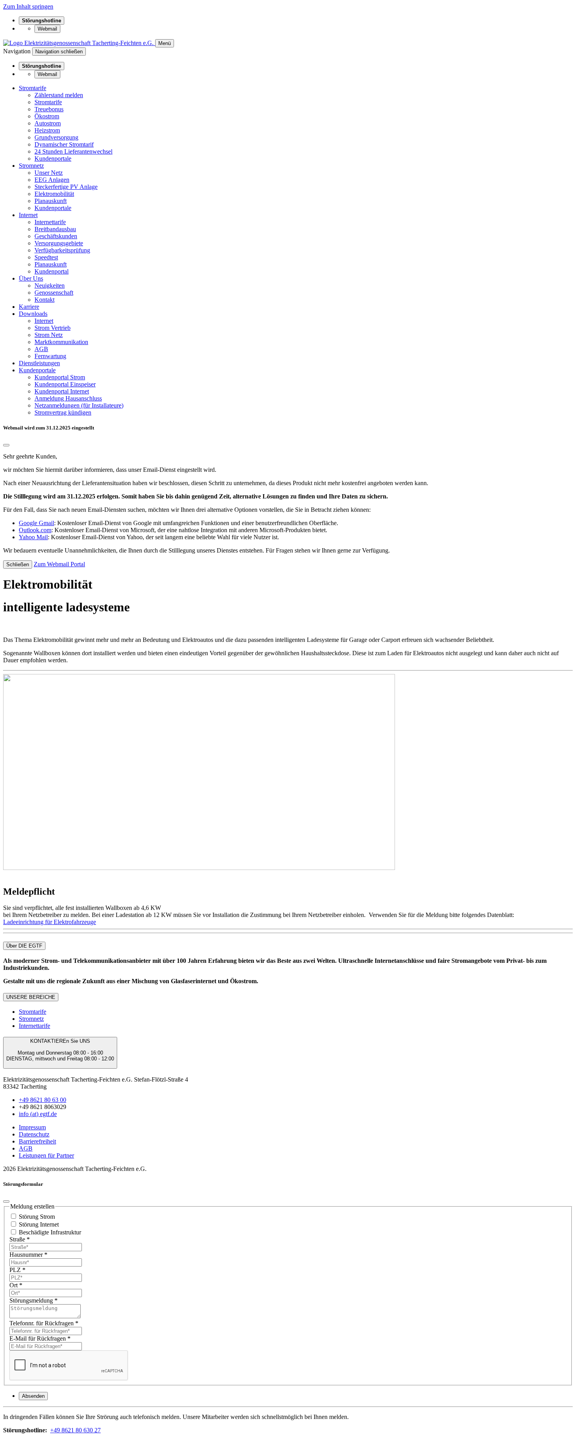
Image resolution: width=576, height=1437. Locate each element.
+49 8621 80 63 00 (42, 1099)
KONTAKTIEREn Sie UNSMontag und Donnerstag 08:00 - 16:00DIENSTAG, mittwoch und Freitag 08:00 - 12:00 (60, 1050)
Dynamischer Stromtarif (64, 144)
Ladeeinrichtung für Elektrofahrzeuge (49, 922)
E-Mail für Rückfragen (40, 1338)
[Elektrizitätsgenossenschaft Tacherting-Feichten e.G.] (79, 43)
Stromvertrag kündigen (62, 412)
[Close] (6, 445)
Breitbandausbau (55, 229)
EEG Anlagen (51, 179)
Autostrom (47, 123)
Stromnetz (31, 165)
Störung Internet (39, 1224)
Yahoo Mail (33, 537)
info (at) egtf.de (38, 1114)
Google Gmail (36, 523)
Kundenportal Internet (61, 391)
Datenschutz (34, 1134)
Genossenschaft (53, 292)
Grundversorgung (56, 137)
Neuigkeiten (49, 285)
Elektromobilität (54, 193)
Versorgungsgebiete (58, 243)
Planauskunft (50, 201)
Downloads (33, 313)
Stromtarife (32, 88)
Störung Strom (37, 1216)
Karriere (29, 306)
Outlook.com (35, 530)
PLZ (17, 1270)
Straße (19, 1239)
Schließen (17, 564)
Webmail (47, 29)
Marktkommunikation (61, 342)
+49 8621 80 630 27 (75, 1430)
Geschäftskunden (55, 236)
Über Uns (31, 278)
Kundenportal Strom (59, 377)
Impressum (32, 1127)
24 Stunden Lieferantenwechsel (73, 151)
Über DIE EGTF (24, 946)
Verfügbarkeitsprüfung (62, 250)
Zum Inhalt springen (28, 6)
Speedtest (46, 257)
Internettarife (50, 222)
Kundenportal (51, 271)
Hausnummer (28, 1254)
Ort (15, 1285)
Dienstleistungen (39, 363)
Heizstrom (47, 130)
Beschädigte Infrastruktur (50, 1232)
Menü (164, 43)
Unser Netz (48, 172)
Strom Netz (48, 335)
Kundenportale (52, 158)
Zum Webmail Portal (59, 564)
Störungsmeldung (33, 1300)
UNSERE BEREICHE (30, 997)
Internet (28, 215)
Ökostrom (46, 116)
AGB (41, 349)
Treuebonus (48, 109)
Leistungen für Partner (46, 1155)
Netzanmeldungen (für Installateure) (78, 405)
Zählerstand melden (58, 95)
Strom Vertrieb (52, 327)
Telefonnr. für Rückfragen (43, 1323)
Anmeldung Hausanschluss (68, 398)
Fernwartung (50, 356)
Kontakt (44, 299)
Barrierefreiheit (37, 1141)
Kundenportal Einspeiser (65, 384)
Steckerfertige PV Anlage (66, 186)
